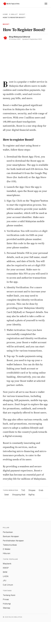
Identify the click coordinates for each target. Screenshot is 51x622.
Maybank (7, 563)
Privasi (6, 599)
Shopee (31, 490)
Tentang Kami (9, 595)
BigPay (31, 494)
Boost (22, 14)
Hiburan (6, 553)
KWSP (6, 568)
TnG (23, 490)
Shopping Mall (18, 494)
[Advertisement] (25, 58)
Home (5, 14)
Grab (41, 490)
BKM (5, 572)
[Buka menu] (46, 3)
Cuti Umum (8, 585)
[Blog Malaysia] (11, 3)
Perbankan (8, 532)
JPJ (4, 580)
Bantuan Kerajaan (11, 536)
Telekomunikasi (10, 545)
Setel (6, 494)
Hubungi (7, 603)
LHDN (5, 576)
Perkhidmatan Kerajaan (13, 540)
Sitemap (6, 608)
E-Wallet (13, 14)
